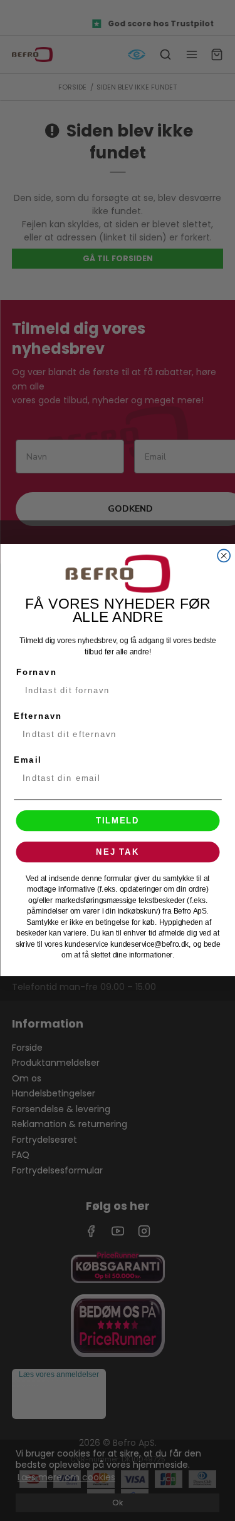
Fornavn (36, 672)
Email (27, 760)
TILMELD (118, 821)
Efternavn (38, 716)
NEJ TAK (117, 852)
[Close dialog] (223, 556)
